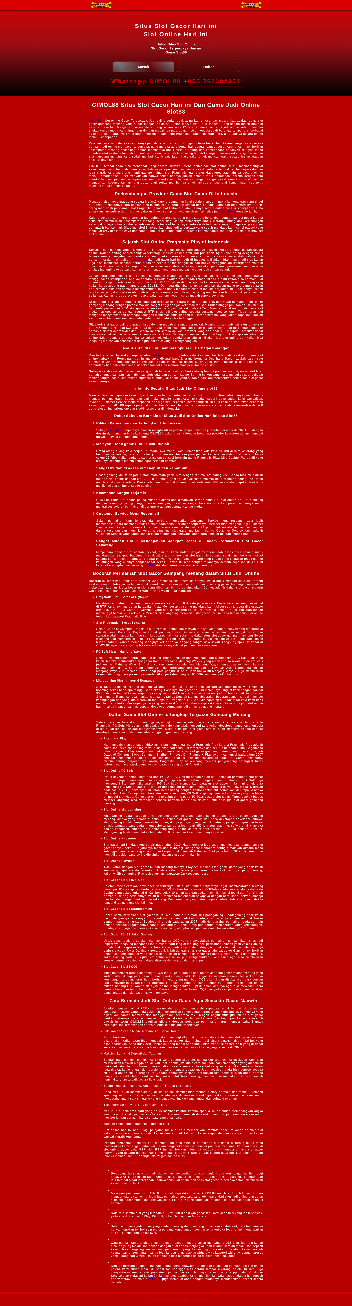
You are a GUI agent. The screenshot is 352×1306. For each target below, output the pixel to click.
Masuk (143, 67)
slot (197, 584)
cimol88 (155, 1279)
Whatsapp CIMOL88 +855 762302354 (176, 81)
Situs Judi (96, 120)
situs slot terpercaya (142, 1037)
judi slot (209, 395)
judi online (139, 259)
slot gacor (116, 430)
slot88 (148, 565)
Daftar (208, 67)
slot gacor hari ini (165, 355)
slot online (227, 211)
